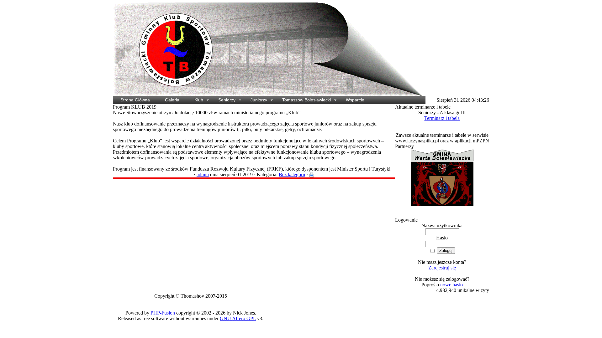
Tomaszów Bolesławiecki (306, 99)
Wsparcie (355, 99)
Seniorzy (226, 99)
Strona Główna (135, 99)
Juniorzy (259, 99)
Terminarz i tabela (442, 118)
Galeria (172, 99)
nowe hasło (451, 284)
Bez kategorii (292, 174)
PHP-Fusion (162, 312)
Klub (198, 99)
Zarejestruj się (442, 267)
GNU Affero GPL (238, 318)
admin (203, 174)
